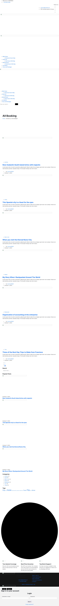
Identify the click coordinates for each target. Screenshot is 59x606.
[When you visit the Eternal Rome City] (15, 434)
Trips (31, 490)
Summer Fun (21, 490)
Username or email (6, 596)
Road (12, 490)
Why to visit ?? (35, 575)
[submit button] (16, 104)
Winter (33, 490)
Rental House (6, 62)
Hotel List (5, 59)
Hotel (6, 199)
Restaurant (7, 312)
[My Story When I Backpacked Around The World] (15, 458)
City (4, 490)
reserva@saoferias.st (45, 7)
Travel (6, 485)
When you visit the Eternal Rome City (17, 240)
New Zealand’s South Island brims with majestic (21, 165)
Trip (28, 490)
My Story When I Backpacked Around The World (21, 277)
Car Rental (5, 65)
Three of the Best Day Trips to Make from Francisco (23, 352)
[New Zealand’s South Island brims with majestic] (15, 385)
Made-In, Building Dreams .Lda (28, 584)
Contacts (34, 581)
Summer (18, 490)
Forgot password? (29, 604)
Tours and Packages (7, 67)
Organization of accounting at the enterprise (20, 315)
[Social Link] (56, 6)
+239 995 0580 (6, 2)
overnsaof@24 (10, 171)
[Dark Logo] (29, 24)
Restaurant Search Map (10, 58)
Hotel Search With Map (10, 61)
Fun (6, 490)
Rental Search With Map (10, 64)
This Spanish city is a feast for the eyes (18, 202)
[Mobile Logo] (29, 79)
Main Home (5, 56)
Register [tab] (9, 589)
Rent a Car (7, 237)
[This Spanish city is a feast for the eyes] (15, 409)
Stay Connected (35, 578)
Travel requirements (36, 577)
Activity (6, 162)
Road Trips (14, 490)
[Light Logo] (29, 45)
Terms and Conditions (37, 580)
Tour (6, 349)
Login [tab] (4, 589)
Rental (6, 274)
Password (32, 596)
